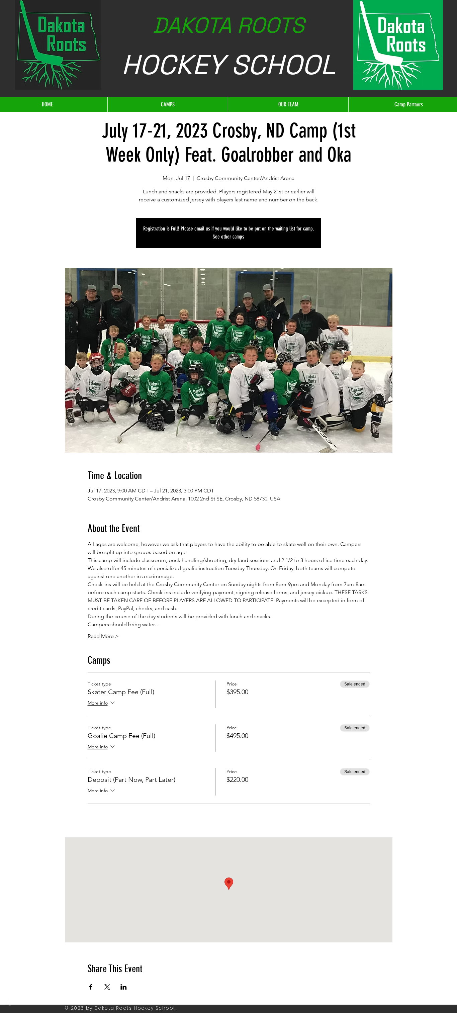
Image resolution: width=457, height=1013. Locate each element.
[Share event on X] (107, 987)
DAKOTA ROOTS (228, 25)
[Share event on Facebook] (91, 987)
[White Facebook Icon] (10, 1003)
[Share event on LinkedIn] (123, 987)
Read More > (103, 636)
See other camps (228, 237)
